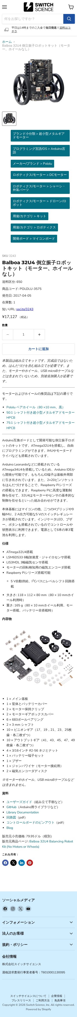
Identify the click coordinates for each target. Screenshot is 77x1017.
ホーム (7, 42)
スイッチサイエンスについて (28, 996)
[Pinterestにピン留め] (30, 863)
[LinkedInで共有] (21, 863)
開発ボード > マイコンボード (34, 238)
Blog (9, 828)
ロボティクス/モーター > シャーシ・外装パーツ (39, 188)
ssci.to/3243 (24, 309)
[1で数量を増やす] (39, 334)
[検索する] (69, 19)
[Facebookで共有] (5, 863)
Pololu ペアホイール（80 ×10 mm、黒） (35, 407)
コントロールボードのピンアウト (30, 822)
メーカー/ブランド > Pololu (32, 163)
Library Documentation (22, 812)
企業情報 (56, 996)
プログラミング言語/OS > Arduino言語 (39, 150)
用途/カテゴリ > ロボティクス (34, 227)
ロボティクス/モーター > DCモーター (40, 175)
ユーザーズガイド (19, 802)
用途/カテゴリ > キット (29, 216)
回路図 (11, 817)
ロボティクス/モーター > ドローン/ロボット (39, 203)
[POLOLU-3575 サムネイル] (9, 118)
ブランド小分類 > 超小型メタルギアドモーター (39, 135)
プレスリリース (21, 1000)
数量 (5, 325)
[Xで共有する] (13, 863)
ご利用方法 (43, 1000)
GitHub (11, 807)
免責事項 (59, 1000)
